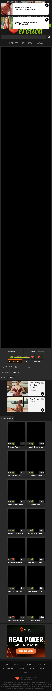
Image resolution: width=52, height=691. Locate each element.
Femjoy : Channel (37, 351)
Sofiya (11, 378)
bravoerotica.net (32, 677)
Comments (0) (38, 361)
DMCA (32, 668)
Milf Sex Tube (43, 16)
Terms (21, 668)
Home (6, 664)
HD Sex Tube (9, 16)
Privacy (43, 668)
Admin (34, 367)
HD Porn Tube (20, 16)
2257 (26, 672)
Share (26, 361)
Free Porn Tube (32, 16)
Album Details (14, 361)
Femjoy (12, 351)
